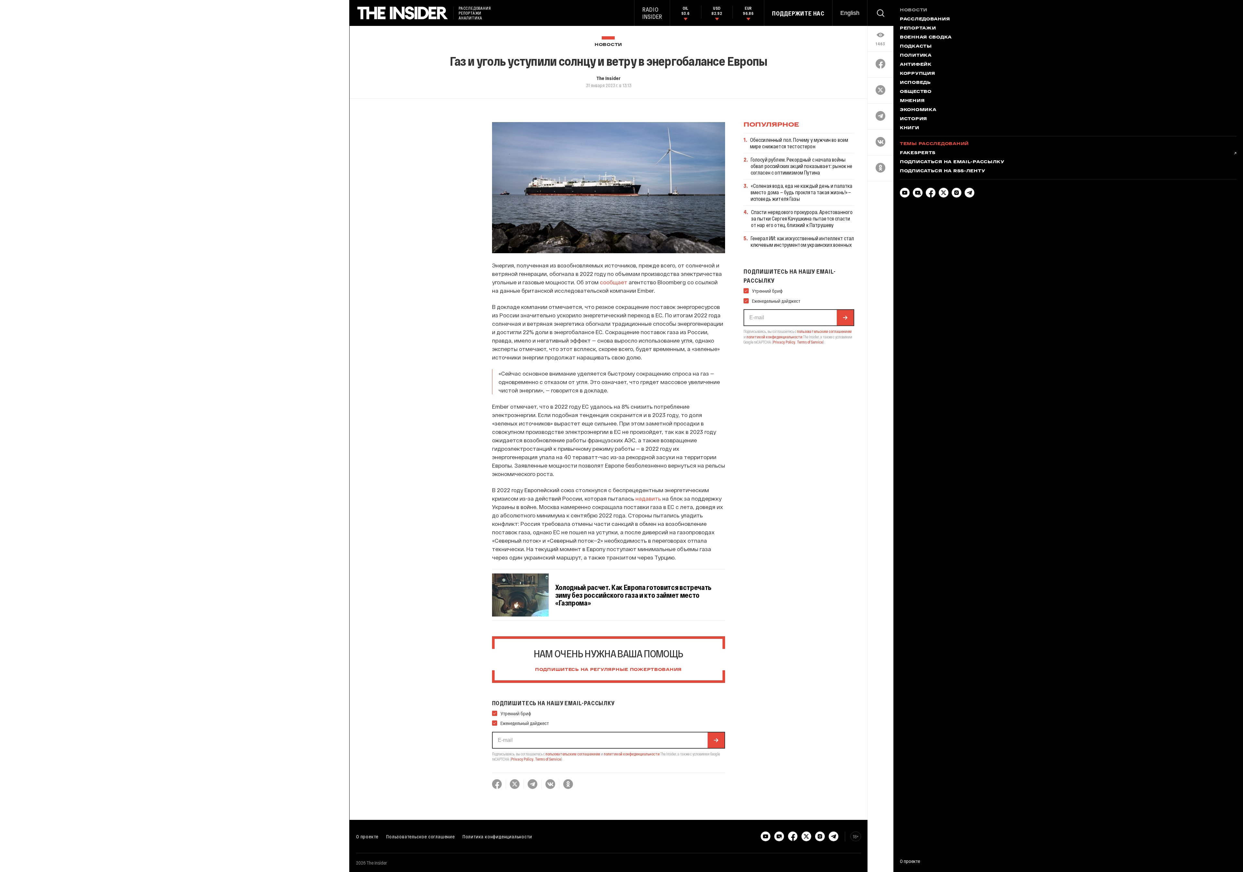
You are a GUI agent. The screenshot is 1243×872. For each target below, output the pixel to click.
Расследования (925, 19)
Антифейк (916, 65)
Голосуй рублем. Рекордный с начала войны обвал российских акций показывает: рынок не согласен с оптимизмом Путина (802, 166)
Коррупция (917, 74)
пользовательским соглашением (572, 754)
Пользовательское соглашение (420, 836)
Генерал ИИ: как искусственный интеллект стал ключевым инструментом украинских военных (802, 241)
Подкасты (916, 47)
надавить (648, 498)
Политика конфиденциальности (497, 836)
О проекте (367, 836)
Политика (916, 56)
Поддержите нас (798, 13)
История (913, 119)
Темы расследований (934, 144)
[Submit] (716, 740)
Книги (909, 128)
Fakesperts (917, 153)
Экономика (918, 110)
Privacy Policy (522, 759)
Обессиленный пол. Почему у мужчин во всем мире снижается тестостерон (799, 143)
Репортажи (918, 28)
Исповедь (915, 83)
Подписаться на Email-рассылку (952, 162)
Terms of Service (548, 759)
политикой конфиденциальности (632, 754)
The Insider (608, 78)
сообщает (613, 282)
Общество (916, 92)
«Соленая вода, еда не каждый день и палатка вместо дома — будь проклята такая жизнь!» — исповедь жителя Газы (802, 192)
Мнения (912, 101)
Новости (608, 45)
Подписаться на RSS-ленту (942, 171)
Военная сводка (926, 38)
